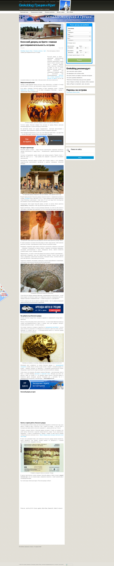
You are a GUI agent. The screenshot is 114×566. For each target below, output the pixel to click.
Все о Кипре (70, 12)
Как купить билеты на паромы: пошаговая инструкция (79, 75)
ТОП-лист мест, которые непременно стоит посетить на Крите (55, 77)
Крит (62, 47)
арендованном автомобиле (52, 327)
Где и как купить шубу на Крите (74, 71)
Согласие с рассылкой (58, 564)
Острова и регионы (50, 12)
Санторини (27, 198)
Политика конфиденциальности (48, 564)
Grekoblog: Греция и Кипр (26, 51)
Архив (47, 1)
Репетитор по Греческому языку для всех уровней (78, 79)
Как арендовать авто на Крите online (75, 73)
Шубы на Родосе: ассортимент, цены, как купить (78, 84)
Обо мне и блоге (27, 1)
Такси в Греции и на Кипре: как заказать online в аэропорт (80, 82)
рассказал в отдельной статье (42, 373)
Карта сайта (52, 1)
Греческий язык (24, 12)
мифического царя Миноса (27, 90)
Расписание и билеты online (72, 92)
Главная (20, 1)
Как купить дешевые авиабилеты (74, 77)
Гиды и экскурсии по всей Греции (38, 1)
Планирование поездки (36, 12)
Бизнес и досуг (60, 12)
